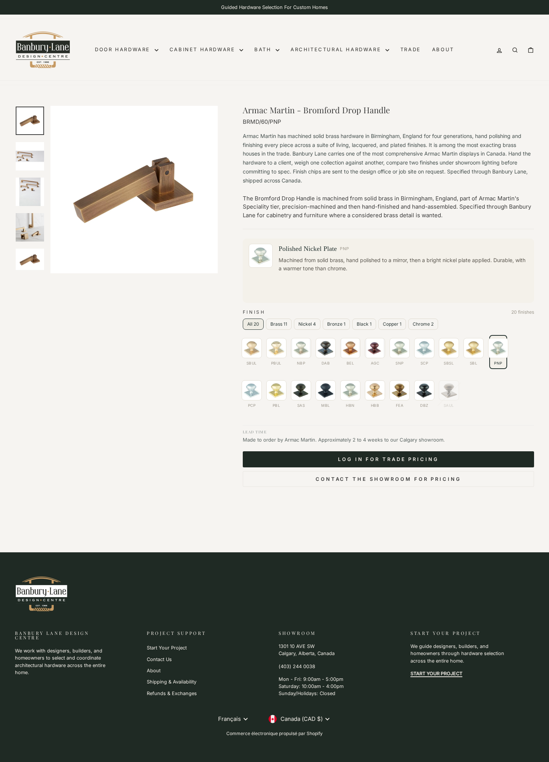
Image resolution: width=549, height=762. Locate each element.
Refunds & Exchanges (172, 693)
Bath (264, 49)
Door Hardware (123, 49)
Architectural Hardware (337, 49)
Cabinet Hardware (204, 49)
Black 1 (364, 324)
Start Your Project (167, 648)
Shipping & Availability (171, 682)
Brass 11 (278, 324)
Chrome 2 (423, 324)
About (443, 49)
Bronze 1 (336, 324)
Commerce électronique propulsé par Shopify (274, 733)
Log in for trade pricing (388, 459)
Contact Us (159, 659)
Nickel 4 (307, 324)
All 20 (253, 324)
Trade (410, 49)
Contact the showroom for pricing (388, 479)
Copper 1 (392, 324)
